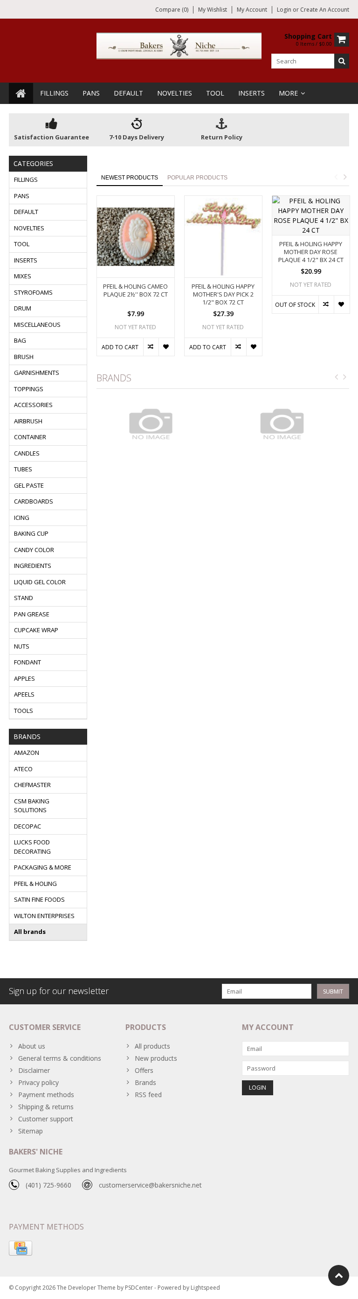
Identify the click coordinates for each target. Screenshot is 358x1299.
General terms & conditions (59, 1058)
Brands (145, 1082)
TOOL (215, 93)
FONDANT (27, 662)
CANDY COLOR (34, 550)
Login (285, 10)
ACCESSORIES (33, 405)
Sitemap (30, 1130)
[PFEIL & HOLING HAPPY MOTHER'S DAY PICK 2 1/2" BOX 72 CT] (223, 236)
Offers (144, 1070)
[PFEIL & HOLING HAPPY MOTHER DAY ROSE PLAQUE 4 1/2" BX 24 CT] (311, 215)
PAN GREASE (31, 614)
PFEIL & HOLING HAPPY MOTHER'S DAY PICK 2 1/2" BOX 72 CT (223, 294)
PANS (91, 93)
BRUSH (24, 356)
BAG (20, 340)
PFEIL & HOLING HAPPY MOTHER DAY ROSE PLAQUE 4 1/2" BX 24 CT (311, 252)
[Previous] (336, 377)
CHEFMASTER (32, 785)
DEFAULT (128, 93)
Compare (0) (171, 10)
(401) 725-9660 (48, 1185)
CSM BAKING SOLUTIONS (31, 806)
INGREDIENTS (32, 565)
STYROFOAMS (33, 292)
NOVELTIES (174, 93)
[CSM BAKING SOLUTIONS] (288, 424)
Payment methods (46, 1094)
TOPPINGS (28, 389)
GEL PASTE (29, 485)
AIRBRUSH (28, 421)
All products (152, 1046)
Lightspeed (205, 1288)
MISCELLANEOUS (37, 324)
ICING (21, 517)
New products (156, 1058)
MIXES (22, 276)
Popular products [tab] (197, 177)
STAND (23, 598)
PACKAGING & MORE (42, 867)
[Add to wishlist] (166, 347)
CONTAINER (30, 437)
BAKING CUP (31, 533)
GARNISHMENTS (36, 372)
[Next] (345, 377)
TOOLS (23, 710)
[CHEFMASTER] (157, 424)
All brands (30, 931)
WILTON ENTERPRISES (44, 916)
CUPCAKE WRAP (36, 630)
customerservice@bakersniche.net (150, 1185)
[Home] (21, 93)
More (288, 93)
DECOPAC (27, 826)
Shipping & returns (46, 1106)
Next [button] (345, 176)
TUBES (23, 469)
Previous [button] (335, 176)
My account (252, 10)
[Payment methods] (20, 1248)
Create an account (324, 10)
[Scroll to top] (338, 1275)
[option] (135, 280)
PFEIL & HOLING (35, 883)
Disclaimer (34, 1070)
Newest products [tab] (129, 177)
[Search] (341, 61)
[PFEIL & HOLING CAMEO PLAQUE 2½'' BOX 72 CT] (135, 236)
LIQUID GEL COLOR (40, 582)
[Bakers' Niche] (179, 45)
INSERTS (251, 93)
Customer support (45, 1118)
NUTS (21, 646)
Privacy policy (38, 1082)
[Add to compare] (150, 347)
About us (31, 1046)
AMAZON (26, 752)
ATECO (23, 769)
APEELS (24, 694)
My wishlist (212, 10)
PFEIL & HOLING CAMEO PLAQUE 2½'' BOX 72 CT (135, 290)
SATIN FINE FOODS (39, 899)
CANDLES (27, 453)
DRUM (22, 308)
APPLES (24, 678)
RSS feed (148, 1094)
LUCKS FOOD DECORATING (32, 847)
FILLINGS (54, 93)
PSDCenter (139, 1288)
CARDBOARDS (33, 501)
